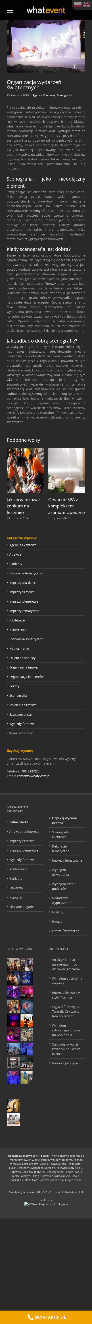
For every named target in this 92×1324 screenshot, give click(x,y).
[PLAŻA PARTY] (13, 1120)
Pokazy (14, 686)
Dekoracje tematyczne (25, 573)
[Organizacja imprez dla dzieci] (26, 1120)
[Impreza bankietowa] (13, 1035)
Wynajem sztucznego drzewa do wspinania (66, 1030)
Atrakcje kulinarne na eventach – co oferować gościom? (66, 964)
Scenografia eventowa (60, 834)
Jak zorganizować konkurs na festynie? (24, 506)
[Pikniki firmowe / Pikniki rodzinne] (26, 1063)
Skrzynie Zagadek (22, 907)
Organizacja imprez (24, 667)
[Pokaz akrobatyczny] (26, 978)
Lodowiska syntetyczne (26, 639)
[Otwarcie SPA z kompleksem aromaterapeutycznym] (66, 450)
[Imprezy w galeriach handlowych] (26, 964)
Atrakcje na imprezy (24, 831)
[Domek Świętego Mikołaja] (13, 964)
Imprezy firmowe (21, 592)
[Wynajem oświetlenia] (26, 992)
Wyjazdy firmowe (22, 724)
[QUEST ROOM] (13, 1105)
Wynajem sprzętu (22, 733)
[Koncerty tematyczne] (13, 1049)
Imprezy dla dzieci (23, 582)
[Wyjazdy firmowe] (13, 978)
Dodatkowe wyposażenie (61, 900)
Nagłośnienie (19, 648)
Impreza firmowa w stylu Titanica (66, 994)
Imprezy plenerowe (23, 601)
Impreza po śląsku (65, 1063)
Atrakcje (15, 554)
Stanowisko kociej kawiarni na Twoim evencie (66, 1049)
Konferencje (18, 629)
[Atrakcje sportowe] (26, 1077)
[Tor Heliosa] (13, 1091)
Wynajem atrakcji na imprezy (67, 980)
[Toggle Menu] (10, 12)
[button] (10, 484)
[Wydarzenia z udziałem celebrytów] (13, 1007)
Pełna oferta (18, 822)
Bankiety (15, 564)
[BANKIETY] (26, 1049)
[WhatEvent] (26, 1091)
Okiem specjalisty (22, 658)
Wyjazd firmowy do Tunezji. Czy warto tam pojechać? (66, 1011)
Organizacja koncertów (26, 677)
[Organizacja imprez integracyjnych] (26, 1105)
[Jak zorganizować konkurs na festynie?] (25, 450)
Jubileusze (17, 620)
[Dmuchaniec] (26, 1021)
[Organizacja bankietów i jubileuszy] (13, 1077)
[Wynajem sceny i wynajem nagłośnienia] (13, 1021)
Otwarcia (16, 888)
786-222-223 (30, 771)
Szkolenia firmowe (22, 705)
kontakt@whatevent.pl (33, 776)
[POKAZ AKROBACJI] (13, 992)
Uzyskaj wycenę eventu (64, 820)
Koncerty (16, 897)
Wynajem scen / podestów (64, 886)
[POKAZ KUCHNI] (13, 1063)
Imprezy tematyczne (24, 611)
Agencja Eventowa (44, 95)
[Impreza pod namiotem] (26, 1007)
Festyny (57, 912)
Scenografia (64, 95)
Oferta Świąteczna (65, 931)
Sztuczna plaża (20, 714)
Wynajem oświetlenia (60, 872)
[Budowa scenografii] (26, 1035)
